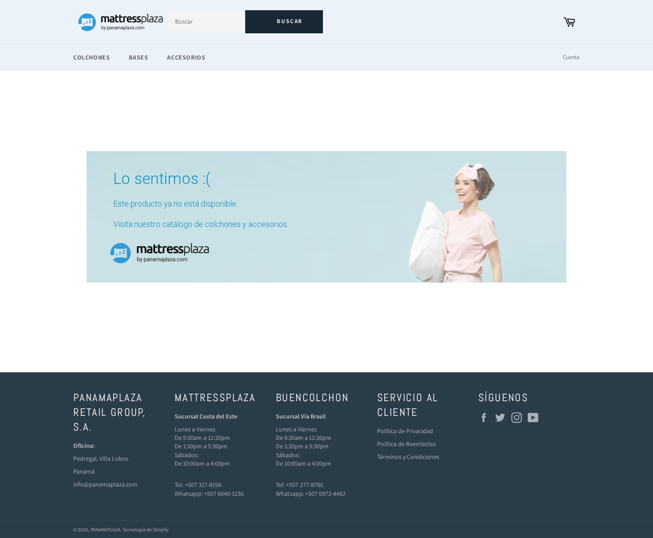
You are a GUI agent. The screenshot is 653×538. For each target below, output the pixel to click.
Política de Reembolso (406, 444)
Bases (138, 57)
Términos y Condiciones (408, 457)
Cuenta (571, 57)
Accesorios (186, 57)
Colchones (91, 57)
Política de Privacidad (405, 431)
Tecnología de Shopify (145, 529)
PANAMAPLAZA (105, 529)
